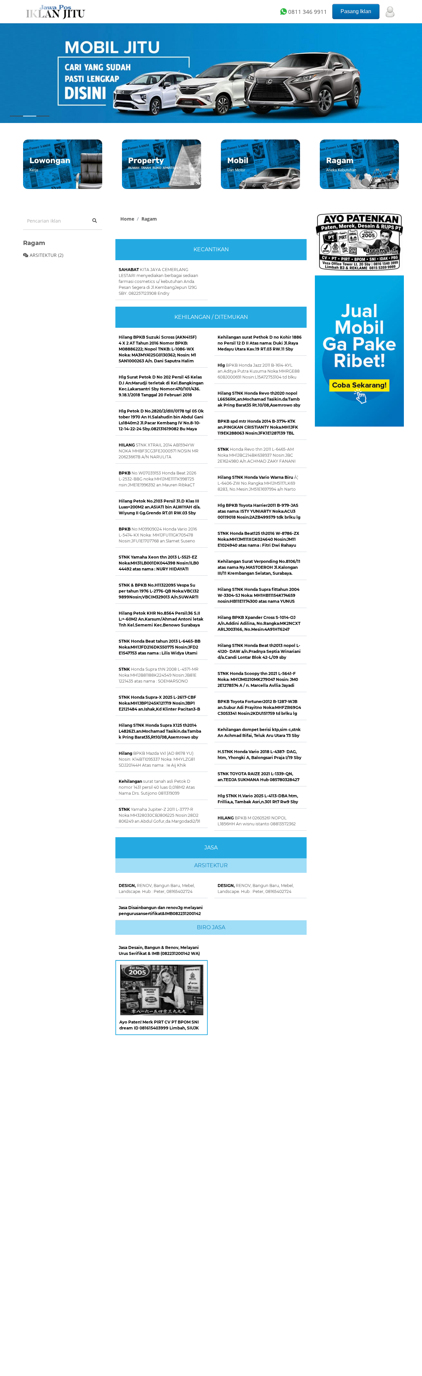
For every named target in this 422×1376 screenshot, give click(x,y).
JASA (211, 847)
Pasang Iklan (356, 11)
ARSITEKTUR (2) (45, 255)
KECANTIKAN (211, 249)
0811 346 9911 (307, 11)
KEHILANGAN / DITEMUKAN (211, 317)
